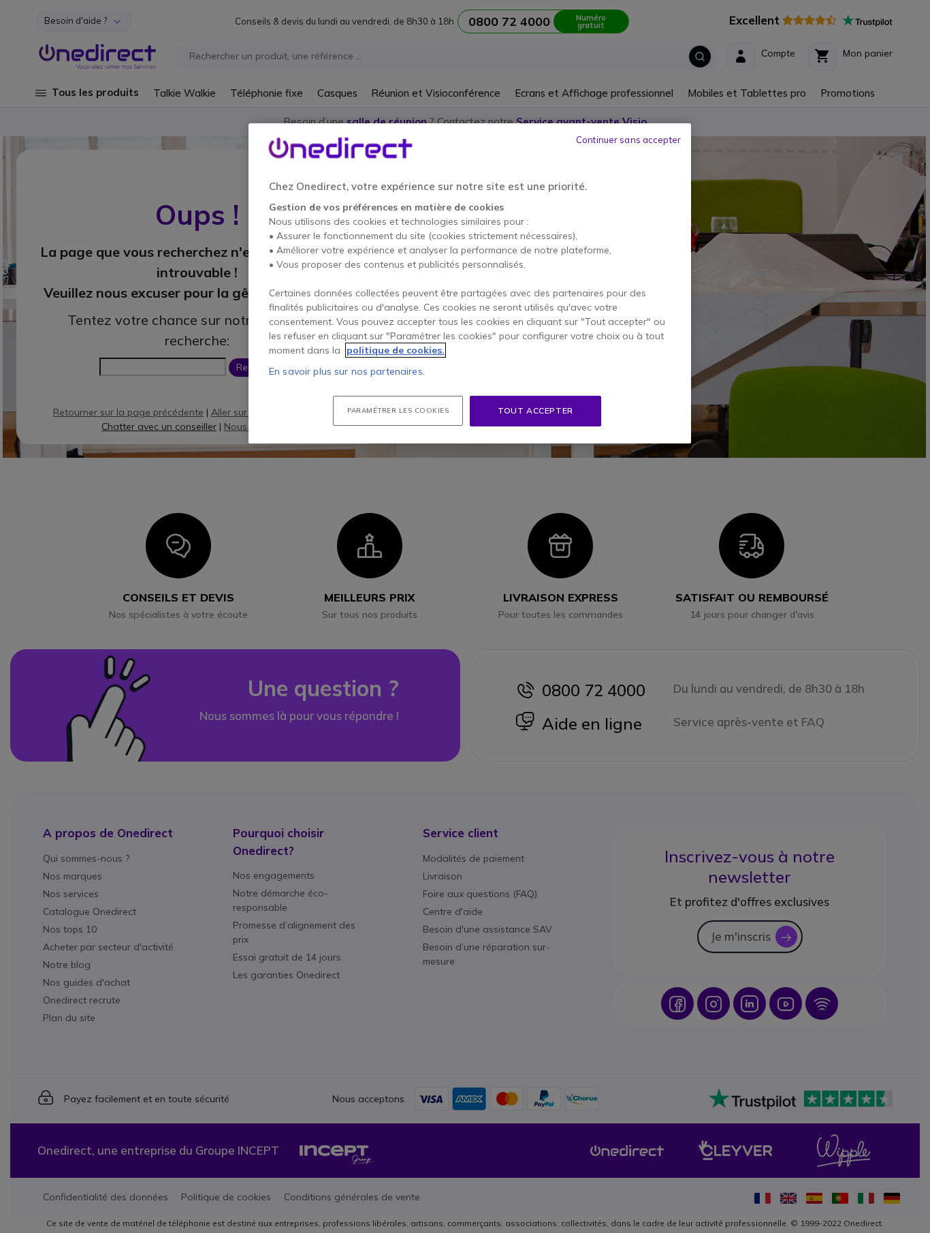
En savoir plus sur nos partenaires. (347, 371)
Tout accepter (535, 410)
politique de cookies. (396, 350)
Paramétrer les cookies (398, 410)
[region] (469, 283)
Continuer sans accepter (628, 139)
